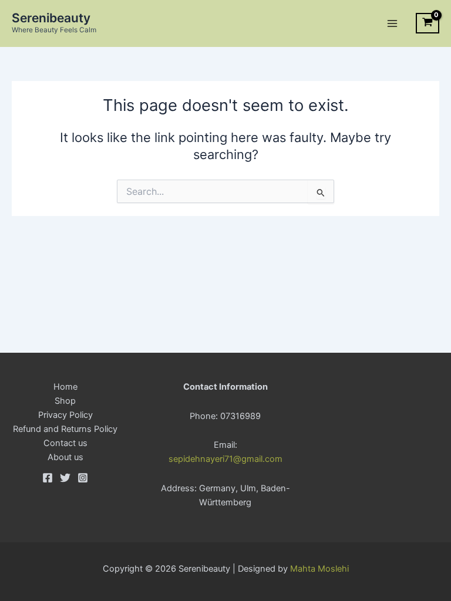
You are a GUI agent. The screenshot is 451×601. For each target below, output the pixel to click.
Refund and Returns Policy (65, 429)
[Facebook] (47, 477)
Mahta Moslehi (319, 568)
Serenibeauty (51, 18)
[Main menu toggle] (392, 23)
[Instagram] (83, 477)
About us (65, 457)
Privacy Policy (65, 415)
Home (65, 386)
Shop (65, 401)
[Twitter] (65, 477)
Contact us (65, 443)
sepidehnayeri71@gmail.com (225, 459)
